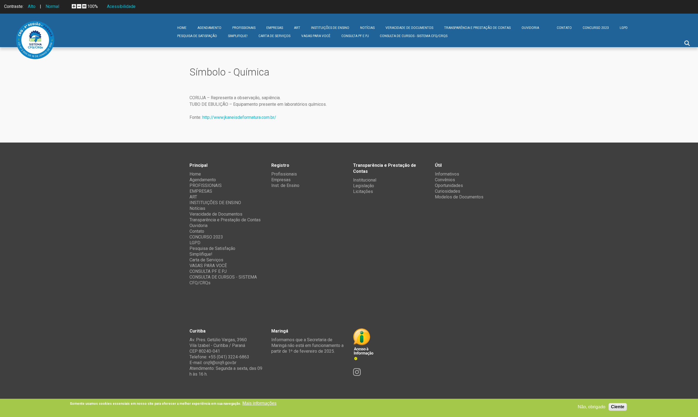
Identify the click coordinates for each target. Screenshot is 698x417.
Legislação (363, 185)
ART (297, 28)
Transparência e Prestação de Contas (477, 28)
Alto (31, 6)
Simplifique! (238, 36)
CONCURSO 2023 (596, 28)
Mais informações (259, 403)
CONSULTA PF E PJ (355, 36)
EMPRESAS (274, 28)
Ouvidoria (530, 28)
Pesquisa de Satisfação (197, 36)
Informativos (447, 174)
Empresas (281, 179)
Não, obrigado (591, 406)
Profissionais (284, 174)
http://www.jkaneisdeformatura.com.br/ (239, 117)
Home (181, 28)
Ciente (617, 406)
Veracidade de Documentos (409, 28)
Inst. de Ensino (285, 185)
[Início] (35, 25)
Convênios (445, 179)
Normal (52, 6)
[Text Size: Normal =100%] (84, 6)
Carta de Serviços (274, 36)
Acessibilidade (121, 6)
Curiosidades (447, 191)
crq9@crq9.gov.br (219, 362)
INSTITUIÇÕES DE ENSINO (330, 28)
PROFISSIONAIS (243, 28)
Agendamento (209, 28)
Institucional (364, 180)
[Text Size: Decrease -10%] (79, 6)
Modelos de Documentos (459, 197)
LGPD (624, 28)
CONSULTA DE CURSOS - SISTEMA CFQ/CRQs (413, 36)
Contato (564, 28)
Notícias (367, 28)
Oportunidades (449, 185)
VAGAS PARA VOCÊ (315, 36)
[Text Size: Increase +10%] (74, 6)
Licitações (363, 191)
